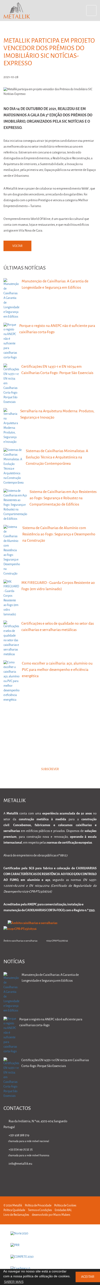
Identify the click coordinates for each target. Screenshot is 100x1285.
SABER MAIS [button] (13, 1282)
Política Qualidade (14, 1210)
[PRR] (50, 1245)
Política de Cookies (65, 1205)
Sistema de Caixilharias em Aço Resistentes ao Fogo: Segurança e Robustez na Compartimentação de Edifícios (63, 498)
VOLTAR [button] (17, 246)
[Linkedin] (50, 1177)
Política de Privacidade (38, 1205)
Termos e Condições (40, 1210)
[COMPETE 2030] (50, 1257)
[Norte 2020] (50, 1233)
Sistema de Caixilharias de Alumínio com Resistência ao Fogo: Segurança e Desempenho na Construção (58, 534)
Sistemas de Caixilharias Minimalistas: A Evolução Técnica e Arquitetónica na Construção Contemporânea (57, 457)
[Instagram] (79, 1177)
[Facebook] (65, 1177)
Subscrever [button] (50, 769)
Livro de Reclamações (16, 1214)
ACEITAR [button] (87, 1276)
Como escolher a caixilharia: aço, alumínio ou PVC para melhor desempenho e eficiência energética (57, 670)
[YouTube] (94, 1177)
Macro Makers (61, 1214)
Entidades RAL (63, 1210)
